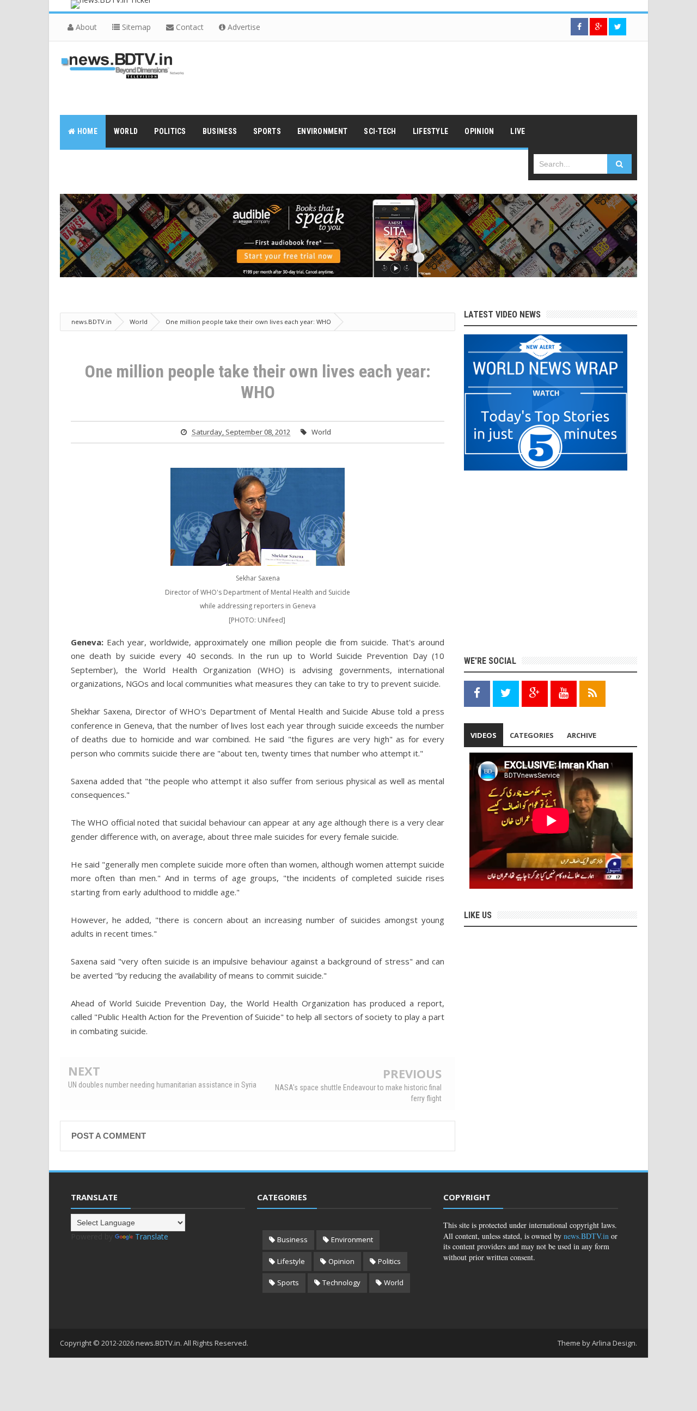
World (321, 432)
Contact (189, 27)
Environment (352, 1239)
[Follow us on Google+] (598, 26)
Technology (341, 1282)
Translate (151, 1236)
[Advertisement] (439, 76)
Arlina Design (613, 1343)
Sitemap (135, 27)
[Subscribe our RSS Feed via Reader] (592, 693)
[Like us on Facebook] (477, 693)
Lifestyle (291, 1261)
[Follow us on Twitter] (617, 26)
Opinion (341, 1261)
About (85, 27)
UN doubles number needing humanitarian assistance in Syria (162, 1084)
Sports (288, 1282)
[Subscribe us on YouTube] (564, 693)
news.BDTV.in (586, 1236)
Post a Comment (108, 1135)
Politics (389, 1261)
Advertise (242, 27)
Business (292, 1239)
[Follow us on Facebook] (579, 26)
